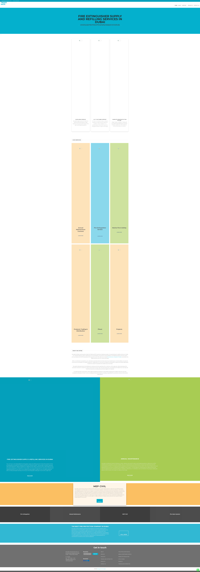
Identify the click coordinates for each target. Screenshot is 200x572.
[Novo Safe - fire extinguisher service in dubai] (6, 5)
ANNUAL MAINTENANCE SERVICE (124, 554)
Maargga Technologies (101, 568)
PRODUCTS (190, 5)
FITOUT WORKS (121, 559)
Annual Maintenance (75, 514)
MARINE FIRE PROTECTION (123, 556)
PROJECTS (120, 561)
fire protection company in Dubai (114, 356)
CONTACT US (196, 5)
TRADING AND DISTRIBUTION (106, 559)
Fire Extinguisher (25, 514)
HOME (176, 5)
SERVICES (184, 5)
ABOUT (179, 5)
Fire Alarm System (175, 514)
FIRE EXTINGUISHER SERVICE (124, 551)
